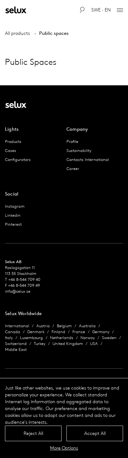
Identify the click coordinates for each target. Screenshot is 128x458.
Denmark (35, 331)
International (17, 325)
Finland (58, 331)
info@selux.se (17, 291)
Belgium (64, 325)
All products (17, 33)
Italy (9, 337)
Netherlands (61, 337)
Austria (43, 325)
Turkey (39, 343)
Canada (12, 331)
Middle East (16, 349)
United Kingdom (68, 343)
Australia (87, 325)
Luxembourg (31, 337)
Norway (87, 337)
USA (94, 343)
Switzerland (16, 343)
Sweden (109, 337)
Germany (100, 331)
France (78, 331)
